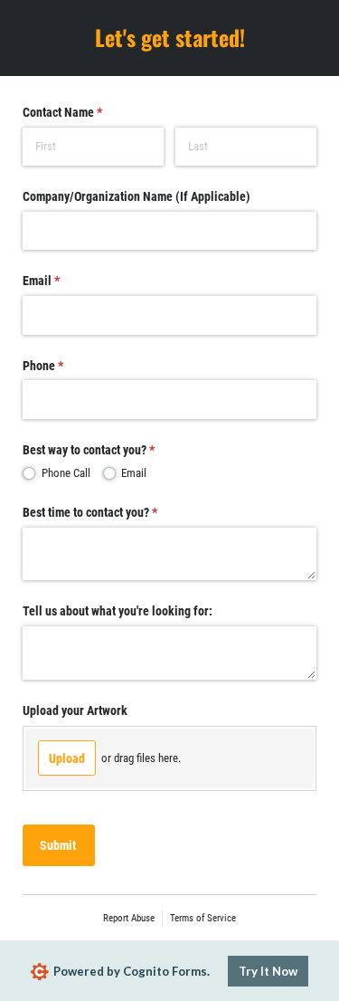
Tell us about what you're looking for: (117, 611)
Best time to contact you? (112, 512)
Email (64, 280)
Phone (65, 365)
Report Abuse (129, 918)
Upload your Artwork (75, 710)
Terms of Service (203, 918)
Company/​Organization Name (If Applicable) (136, 196)
